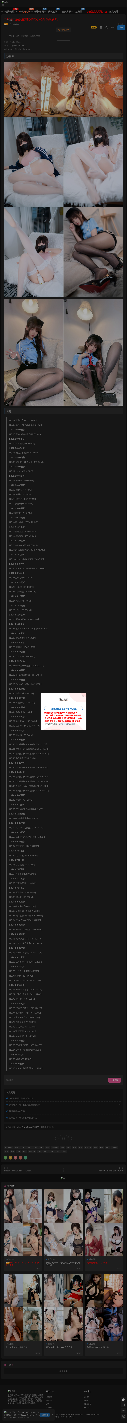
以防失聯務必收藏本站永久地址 (63, 709)
